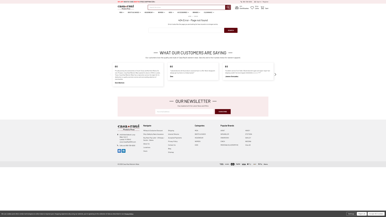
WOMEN (160, 12)
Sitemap (171, 152)
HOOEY (247, 130)
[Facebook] (119, 151)
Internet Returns (173, 134)
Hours (145, 151)
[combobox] (189, 7)
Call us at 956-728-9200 (127, 145)
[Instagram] (123, 151)
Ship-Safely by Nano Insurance (153, 134)
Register (265, 2)
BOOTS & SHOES (133, 12)
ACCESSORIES (182, 12)
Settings (351, 214)
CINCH (223, 141)
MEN (120, 12)
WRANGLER (225, 134)
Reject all (361, 214)
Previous (110, 74)
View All (247, 145)
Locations (146, 147)
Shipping (171, 130)
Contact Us (172, 145)
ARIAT (223, 130)
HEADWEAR (149, 12)
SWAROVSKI (225, 138)
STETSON (248, 134)
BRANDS (195, 12)
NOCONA (248, 141)
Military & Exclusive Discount (153, 130)
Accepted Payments (175, 138)
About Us (146, 144)
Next (275, 74)
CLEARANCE (208, 12)
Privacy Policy (173, 141)
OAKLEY (248, 138)
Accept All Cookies (376, 214)
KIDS (170, 12)
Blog (169, 148)
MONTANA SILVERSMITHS (229, 145)
